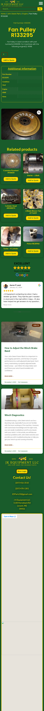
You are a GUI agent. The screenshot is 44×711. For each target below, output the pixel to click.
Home (3, 14)
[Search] (40, 8)
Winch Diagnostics (14, 415)
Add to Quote (8, 60)
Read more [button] (7, 305)
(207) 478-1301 (22, 488)
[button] (41, 3)
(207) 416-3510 (22, 483)
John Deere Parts (14, 14)
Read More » (9, 376)
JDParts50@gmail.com (22, 494)
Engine (25, 14)
